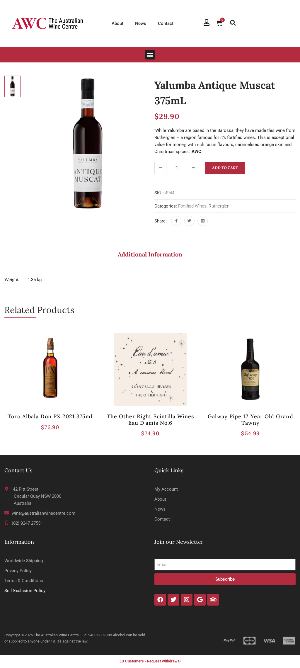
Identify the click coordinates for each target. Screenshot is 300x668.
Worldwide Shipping (23, 560)
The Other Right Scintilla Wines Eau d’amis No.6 (150, 419)
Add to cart (225, 167)
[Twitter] (189, 221)
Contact (165, 23)
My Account (166, 489)
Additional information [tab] (150, 254)
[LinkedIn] (202, 221)
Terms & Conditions (23, 580)
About (117, 23)
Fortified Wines (192, 206)
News (140, 23)
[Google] (200, 600)
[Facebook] (176, 221)
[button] (233, 23)
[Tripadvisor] (213, 600)
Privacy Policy (18, 570)
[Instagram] (186, 600)
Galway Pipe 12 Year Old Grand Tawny (250, 419)
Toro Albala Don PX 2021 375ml (50, 416)
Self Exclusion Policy (24, 590)
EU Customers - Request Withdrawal (150, 661)
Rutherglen (219, 206)
